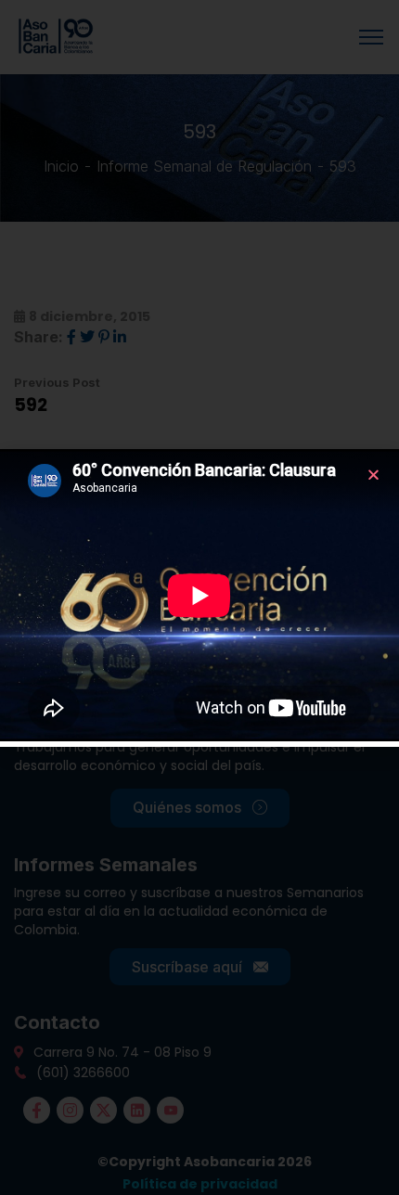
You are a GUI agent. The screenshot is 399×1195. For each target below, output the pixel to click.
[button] (373, 475)
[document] (199, 597)
